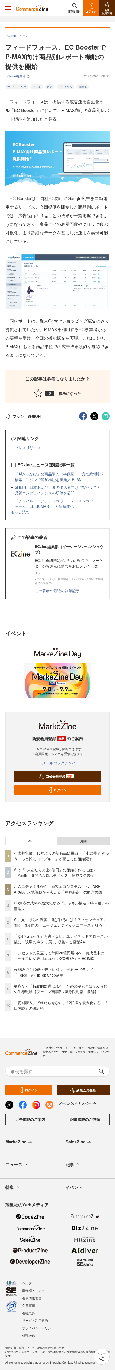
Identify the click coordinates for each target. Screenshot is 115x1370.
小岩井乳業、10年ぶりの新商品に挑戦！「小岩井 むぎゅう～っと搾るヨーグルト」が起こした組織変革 (61, 855)
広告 (49, 87)
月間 (83, 841)
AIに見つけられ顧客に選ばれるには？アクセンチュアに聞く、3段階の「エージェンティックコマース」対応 (60, 922)
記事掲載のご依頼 (85, 1119)
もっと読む (20, 512)
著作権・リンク (33, 1290)
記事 (70, 1164)
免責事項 (28, 1305)
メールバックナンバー (60, 762)
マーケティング (16, 87)
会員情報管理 (31, 1298)
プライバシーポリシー (38, 1328)
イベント (74, 1187)
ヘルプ (27, 1283)
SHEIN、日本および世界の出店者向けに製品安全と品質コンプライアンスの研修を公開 (58, 490)
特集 (9, 1187)
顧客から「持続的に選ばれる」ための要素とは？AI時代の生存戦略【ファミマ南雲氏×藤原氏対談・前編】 (60, 988)
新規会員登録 (59, 776)
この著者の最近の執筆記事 (57, 590)
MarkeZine (15, 1142)
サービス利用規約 (35, 1320)
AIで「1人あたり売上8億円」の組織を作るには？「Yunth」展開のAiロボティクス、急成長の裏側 (55, 872)
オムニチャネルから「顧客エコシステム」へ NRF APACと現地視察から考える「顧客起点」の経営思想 (58, 889)
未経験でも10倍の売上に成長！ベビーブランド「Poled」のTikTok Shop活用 (53, 972)
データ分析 (65, 87)
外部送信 (28, 1335)
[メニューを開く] (8, 8)
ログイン (60, 789)
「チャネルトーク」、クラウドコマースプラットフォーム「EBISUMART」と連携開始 (58, 503)
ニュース (13, 1164)
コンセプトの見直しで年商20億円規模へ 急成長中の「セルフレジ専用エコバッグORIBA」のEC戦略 (59, 955)
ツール (37, 87)
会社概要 (28, 1313)
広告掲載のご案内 (30, 1119)
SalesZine (76, 1142)
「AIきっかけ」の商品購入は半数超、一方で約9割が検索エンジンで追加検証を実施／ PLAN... (59, 476)
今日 (31, 841)
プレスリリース (28, 447)
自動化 (83, 87)
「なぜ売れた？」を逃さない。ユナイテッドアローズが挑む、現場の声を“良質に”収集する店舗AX (61, 938)
